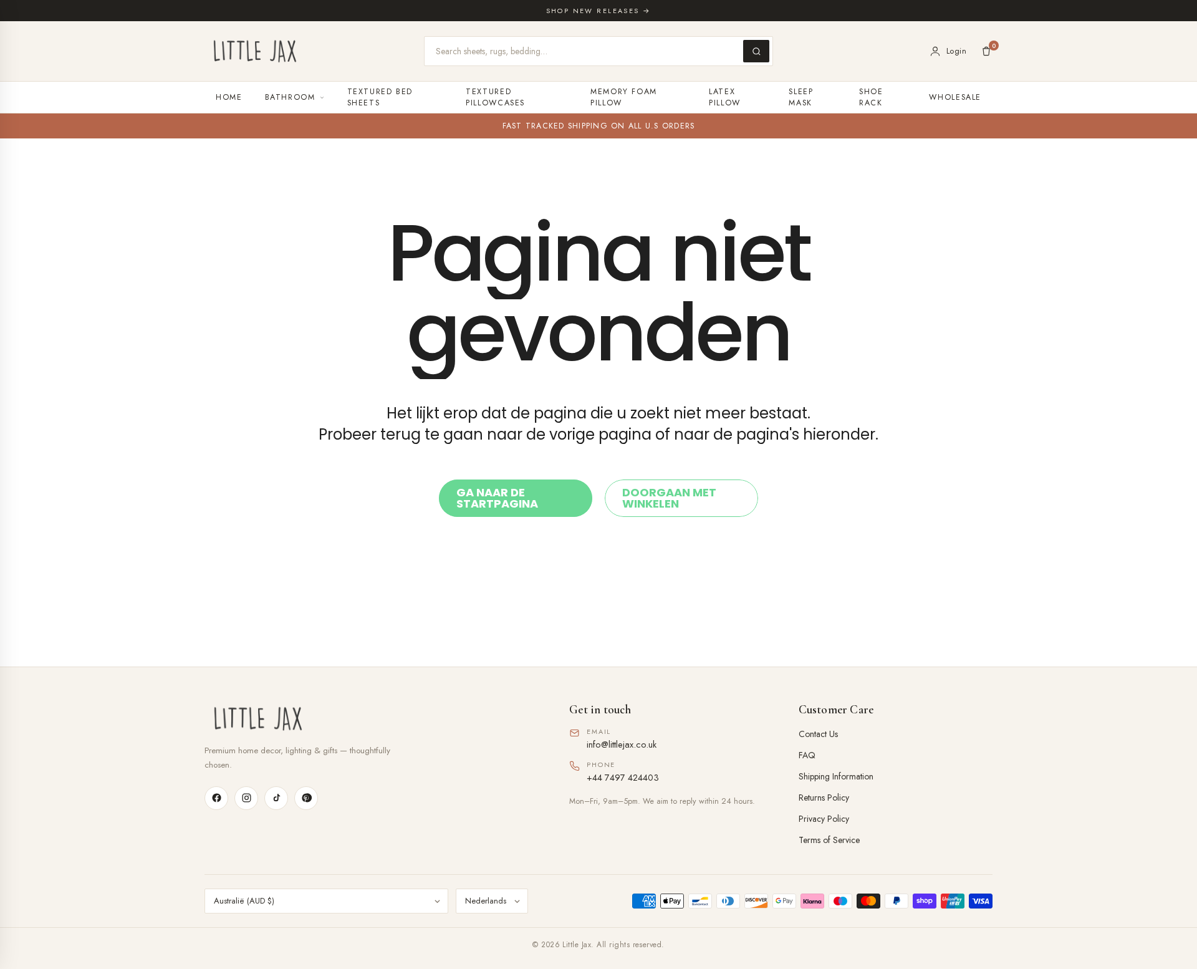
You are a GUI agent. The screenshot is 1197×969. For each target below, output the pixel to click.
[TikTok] (276, 798)
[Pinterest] (306, 798)
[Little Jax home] (254, 51)
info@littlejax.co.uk (621, 744)
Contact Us (818, 734)
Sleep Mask (801, 97)
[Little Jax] (369, 718)
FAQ (807, 755)
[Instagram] (246, 798)
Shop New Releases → (598, 11)
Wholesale (955, 97)
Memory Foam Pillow (623, 97)
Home (229, 97)
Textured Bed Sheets (380, 97)
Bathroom (290, 97)
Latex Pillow (725, 97)
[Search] (756, 51)
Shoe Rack (871, 97)
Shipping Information (836, 776)
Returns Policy (824, 797)
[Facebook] (216, 798)
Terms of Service (829, 840)
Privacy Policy (824, 818)
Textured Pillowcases (495, 97)
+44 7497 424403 (623, 777)
